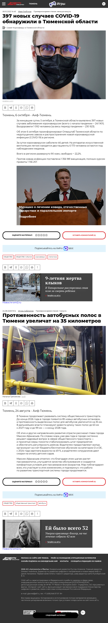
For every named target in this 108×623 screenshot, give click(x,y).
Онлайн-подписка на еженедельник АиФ (39, 561)
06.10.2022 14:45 (9, 11)
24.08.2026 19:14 (9, 311)
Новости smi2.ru (12, 302)
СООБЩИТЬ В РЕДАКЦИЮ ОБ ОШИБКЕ (86, 561)
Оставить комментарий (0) (84, 235)
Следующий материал (55, 615)
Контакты (64, 561)
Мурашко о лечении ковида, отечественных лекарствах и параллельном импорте (53, 208)
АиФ (24, 397)
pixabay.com (8, 101)
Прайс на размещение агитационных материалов (73, 558)
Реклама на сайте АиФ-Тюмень (35, 558)
